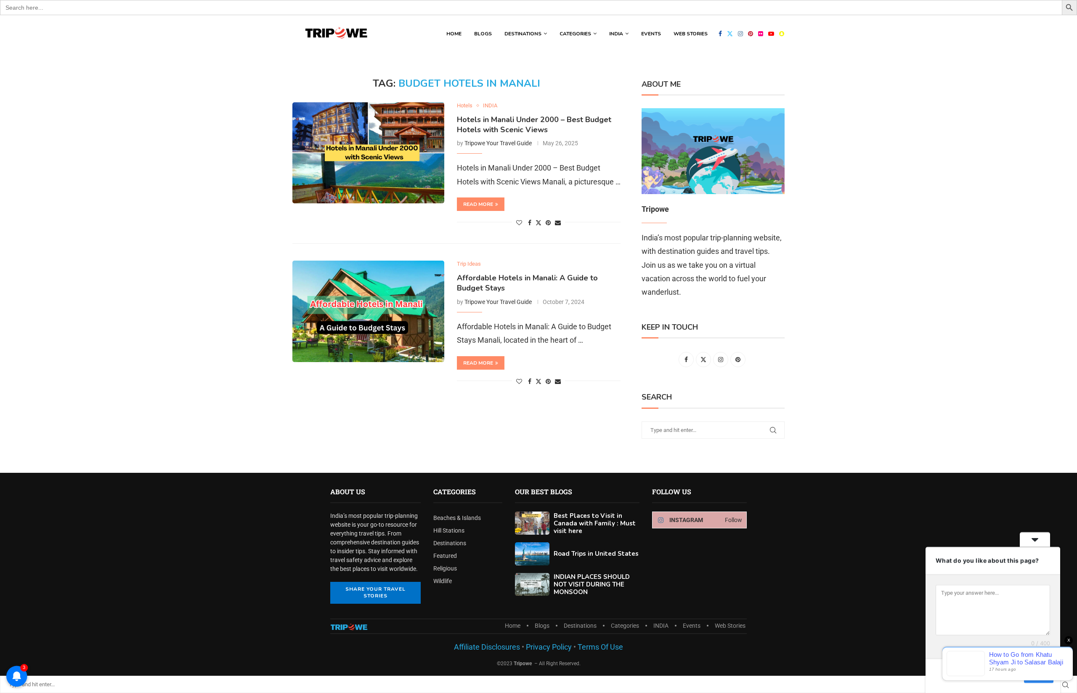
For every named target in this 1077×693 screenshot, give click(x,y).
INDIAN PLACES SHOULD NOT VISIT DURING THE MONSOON (592, 584)
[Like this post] (519, 222)
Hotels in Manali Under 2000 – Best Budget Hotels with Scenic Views (534, 125)
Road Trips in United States (596, 553)
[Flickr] (761, 33)
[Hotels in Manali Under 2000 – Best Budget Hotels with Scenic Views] (368, 152)
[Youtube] (771, 33)
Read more (478, 204)
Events (651, 33)
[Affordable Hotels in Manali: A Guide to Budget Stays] (368, 311)
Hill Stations (448, 530)
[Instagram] (740, 33)
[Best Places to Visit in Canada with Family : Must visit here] (532, 523)
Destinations (522, 33)
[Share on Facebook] (529, 222)
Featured (445, 556)
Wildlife (442, 581)
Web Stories (691, 33)
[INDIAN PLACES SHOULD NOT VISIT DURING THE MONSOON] (532, 584)
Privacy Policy (548, 646)
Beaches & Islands (457, 518)
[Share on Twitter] (538, 222)
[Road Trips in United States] (532, 553)
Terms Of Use (600, 646)
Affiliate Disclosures (487, 646)
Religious (445, 568)
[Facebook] (720, 33)
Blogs (483, 33)
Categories (575, 33)
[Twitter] (730, 33)
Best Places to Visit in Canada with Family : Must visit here (595, 523)
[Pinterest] (750, 33)
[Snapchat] (782, 33)
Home (454, 33)
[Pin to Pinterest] (548, 222)
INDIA (616, 33)
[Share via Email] (558, 222)
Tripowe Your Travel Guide (498, 143)
